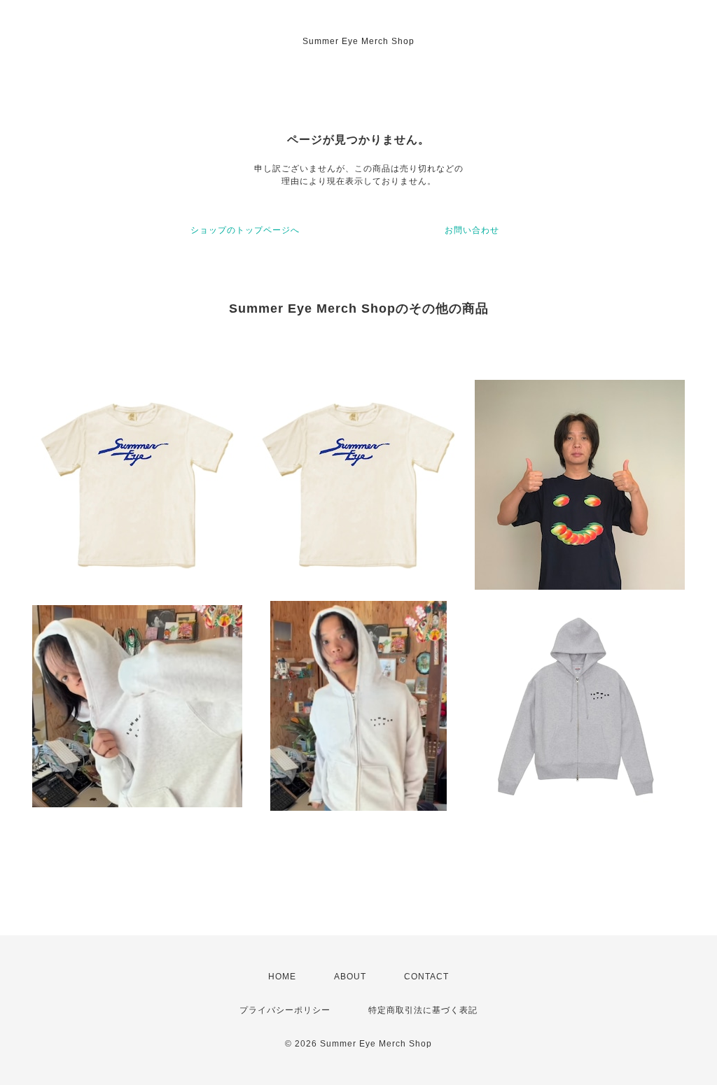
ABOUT (350, 976)
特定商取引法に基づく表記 (423, 1010)
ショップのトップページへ (245, 230)
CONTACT (426, 976)
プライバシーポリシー (284, 1010)
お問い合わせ (472, 230)
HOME (282, 976)
